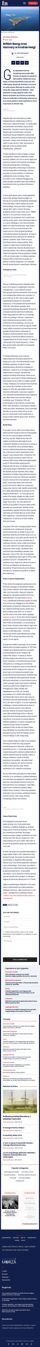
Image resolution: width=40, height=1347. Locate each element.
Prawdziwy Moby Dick (12, 1135)
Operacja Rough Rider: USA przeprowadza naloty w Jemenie (21, 983)
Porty (7, 988)
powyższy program (9, 617)
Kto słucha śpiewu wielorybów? (14, 1072)
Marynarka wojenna (13, 980)
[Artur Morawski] (13, 53)
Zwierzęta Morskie (9, 1070)
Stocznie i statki (11, 972)
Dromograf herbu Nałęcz (13, 1128)
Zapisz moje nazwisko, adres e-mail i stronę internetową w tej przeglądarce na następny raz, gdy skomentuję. (20, 934)
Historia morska (10, 37)
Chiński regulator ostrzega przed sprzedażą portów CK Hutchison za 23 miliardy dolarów (19, 993)
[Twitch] (22, 1344)
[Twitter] (18, 63)
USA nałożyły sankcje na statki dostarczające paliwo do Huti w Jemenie (21, 975)
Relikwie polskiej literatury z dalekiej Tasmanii (17, 1117)
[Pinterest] (22, 63)
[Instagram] (13, 1344)
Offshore (8, 998)
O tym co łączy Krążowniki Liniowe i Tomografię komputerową (18, 1144)
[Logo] (5, 3)
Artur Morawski (22, 53)
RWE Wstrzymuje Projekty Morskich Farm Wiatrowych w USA (21, 1002)
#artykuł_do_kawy (13, 904)
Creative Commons (9, 896)
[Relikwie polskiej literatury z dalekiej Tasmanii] (20, 1101)
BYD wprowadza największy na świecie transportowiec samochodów (16, 1065)
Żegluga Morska (11, 1007)
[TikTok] (18, 1344)
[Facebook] (13, 63)
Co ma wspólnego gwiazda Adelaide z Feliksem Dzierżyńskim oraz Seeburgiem (19, 1155)
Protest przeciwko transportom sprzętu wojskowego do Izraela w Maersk (20, 1010)
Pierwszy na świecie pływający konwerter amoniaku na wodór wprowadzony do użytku (19, 1079)
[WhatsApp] (27, 63)
